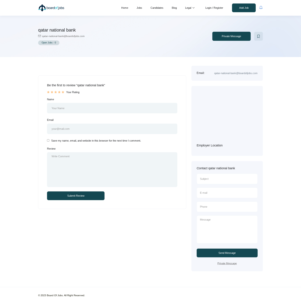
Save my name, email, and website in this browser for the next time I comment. (96, 140)
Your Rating (72, 92)
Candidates (156, 7)
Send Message (227, 252)
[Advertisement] (232, 117)
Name (50, 99)
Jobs (139, 7)
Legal (188, 7)
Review (51, 148)
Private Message (231, 36)
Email (50, 119)
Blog (174, 7)
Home (124, 7)
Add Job (244, 7)
